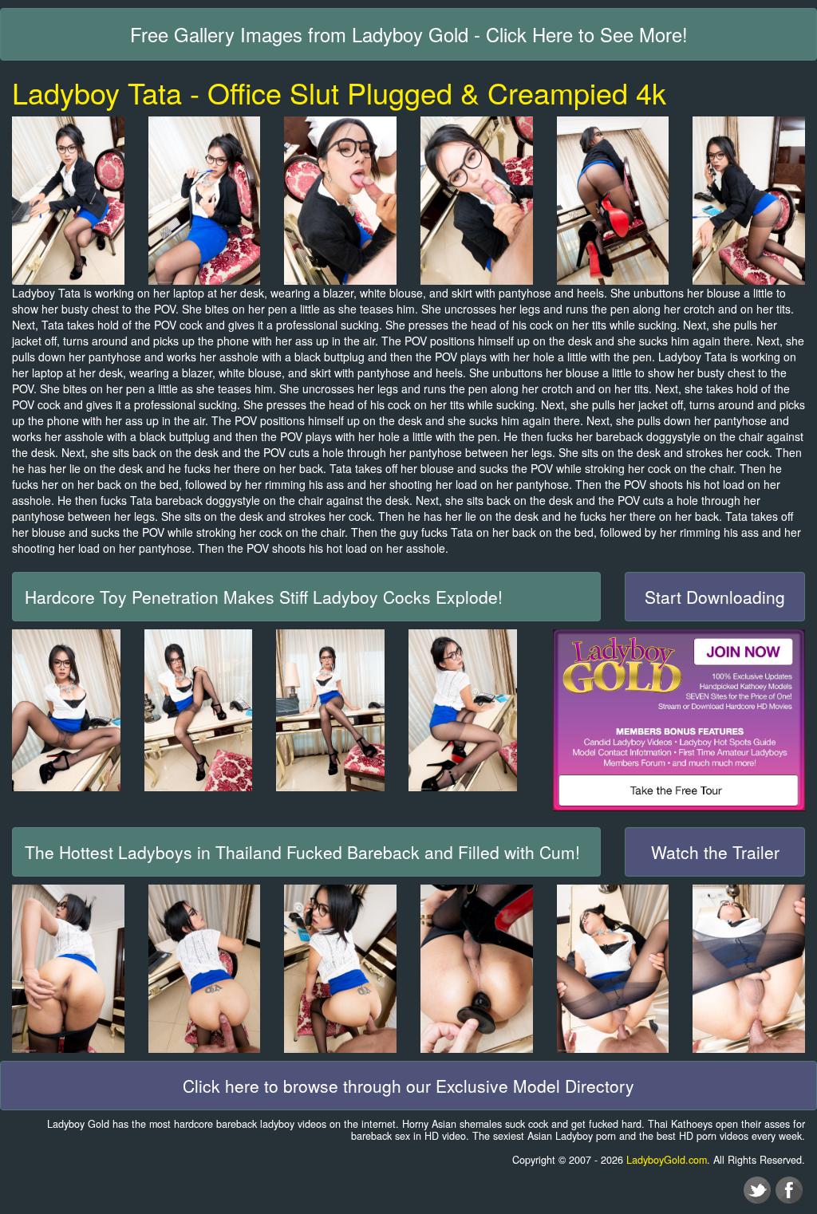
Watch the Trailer (715, 852)
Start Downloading (715, 597)
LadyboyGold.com (666, 1160)
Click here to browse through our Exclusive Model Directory (408, 1086)
